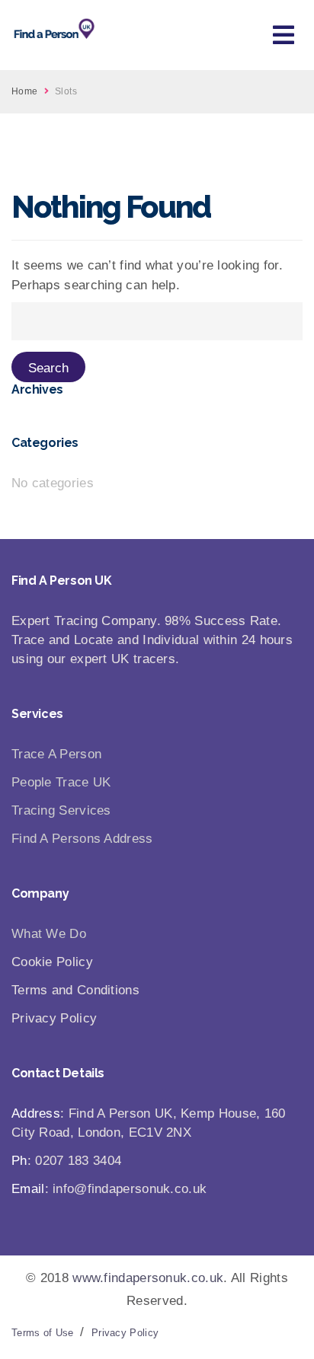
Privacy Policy (125, 1332)
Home (24, 91)
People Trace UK (61, 782)
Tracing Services (61, 810)
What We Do (48, 934)
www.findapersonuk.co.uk (147, 1278)
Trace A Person (56, 754)
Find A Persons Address (82, 838)
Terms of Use (42, 1332)
